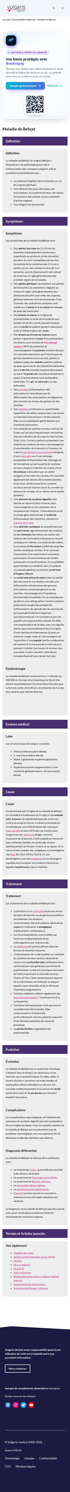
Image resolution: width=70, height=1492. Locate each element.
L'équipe (29, 1458)
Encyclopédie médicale (23, 19)
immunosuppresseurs (26, 997)
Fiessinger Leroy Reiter (44, 1177)
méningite (26, 456)
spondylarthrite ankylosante (32, 1189)
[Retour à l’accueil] (16, 7)
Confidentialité (48, 1458)
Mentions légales (26, 1466)
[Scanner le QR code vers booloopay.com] (35, 104)
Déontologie (12, 1458)
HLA (12, 854)
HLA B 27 (19, 1268)
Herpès (18, 1260)
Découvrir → (54, 85)
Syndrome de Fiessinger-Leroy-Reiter (34, 1256)
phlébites (23, 409)
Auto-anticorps (22, 1272)
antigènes (36, 858)
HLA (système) (22, 1264)
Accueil (6, 19)
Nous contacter (18, 1368)
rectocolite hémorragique (31, 1185)
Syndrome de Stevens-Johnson (31, 1288)
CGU (8, 1466)
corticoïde (38, 911)
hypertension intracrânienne (37, 452)
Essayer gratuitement (23, 85)
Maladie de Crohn (24, 1252)
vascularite (13, 830)
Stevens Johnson (41, 1181)
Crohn (32, 1169)
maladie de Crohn (23, 522)
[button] (53, 8)
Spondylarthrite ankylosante (29, 1284)
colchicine (22, 946)
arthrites (23, 389)
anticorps (29, 834)
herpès (19, 1193)
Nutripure (54, 1388)
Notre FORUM (13, 1450)
